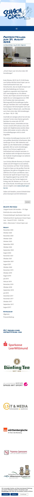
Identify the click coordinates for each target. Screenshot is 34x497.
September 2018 (8, 290)
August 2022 (7, 253)
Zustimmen (5, 494)
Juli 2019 (6, 279)
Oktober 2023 (7, 241)
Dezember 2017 (8, 296)
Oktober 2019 (7, 273)
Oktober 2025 (7, 233)
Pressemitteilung (8, 317)
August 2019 (7, 276)
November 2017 (8, 299)
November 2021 (8, 256)
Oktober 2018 (7, 287)
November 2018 (8, 284)
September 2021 (8, 261)
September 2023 (8, 244)
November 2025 (8, 230)
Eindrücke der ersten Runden (12, 212)
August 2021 (7, 264)
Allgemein (23, 45)
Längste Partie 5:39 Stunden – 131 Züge (15, 209)
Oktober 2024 (7, 238)
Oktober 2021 (7, 258)
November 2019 (8, 270)
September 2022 (8, 250)
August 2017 (7, 307)
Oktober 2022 (7, 247)
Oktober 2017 (7, 301)
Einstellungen (5, 491)
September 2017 (8, 304)
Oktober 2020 (7, 267)
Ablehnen (14, 494)
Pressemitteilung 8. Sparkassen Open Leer (16, 215)
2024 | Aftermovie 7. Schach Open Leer (15, 223)
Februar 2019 (7, 281)
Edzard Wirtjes (9, 45)
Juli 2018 (6, 293)
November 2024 (8, 236)
